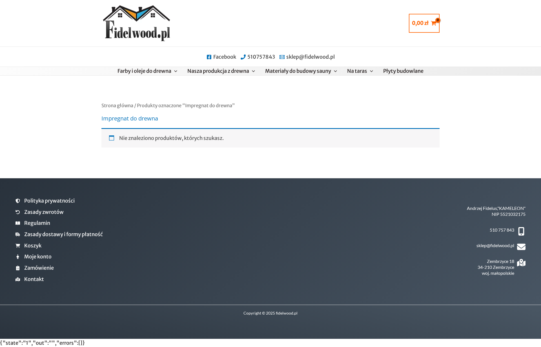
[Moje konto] (33, 256)
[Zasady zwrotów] (39, 212)
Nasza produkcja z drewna (218, 71)
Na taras (357, 71)
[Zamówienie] (34, 268)
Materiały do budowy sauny (298, 71)
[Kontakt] (29, 279)
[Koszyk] (28, 245)
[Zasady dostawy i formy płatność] (59, 234)
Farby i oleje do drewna (144, 71)
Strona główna (117, 106)
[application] (174, 71)
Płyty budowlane (403, 71)
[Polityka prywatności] (45, 201)
